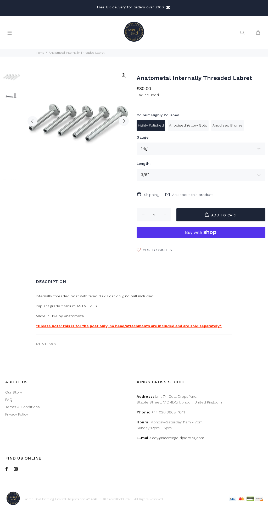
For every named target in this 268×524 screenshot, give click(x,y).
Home (40, 52)
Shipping (151, 195)
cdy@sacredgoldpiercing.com (178, 438)
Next (124, 121)
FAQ (8, 399)
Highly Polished (151, 125)
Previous (32, 121)
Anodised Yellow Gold (188, 125)
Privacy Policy (16, 414)
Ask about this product (192, 195)
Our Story (13, 392)
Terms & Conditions (22, 407)
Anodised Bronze (228, 125)
